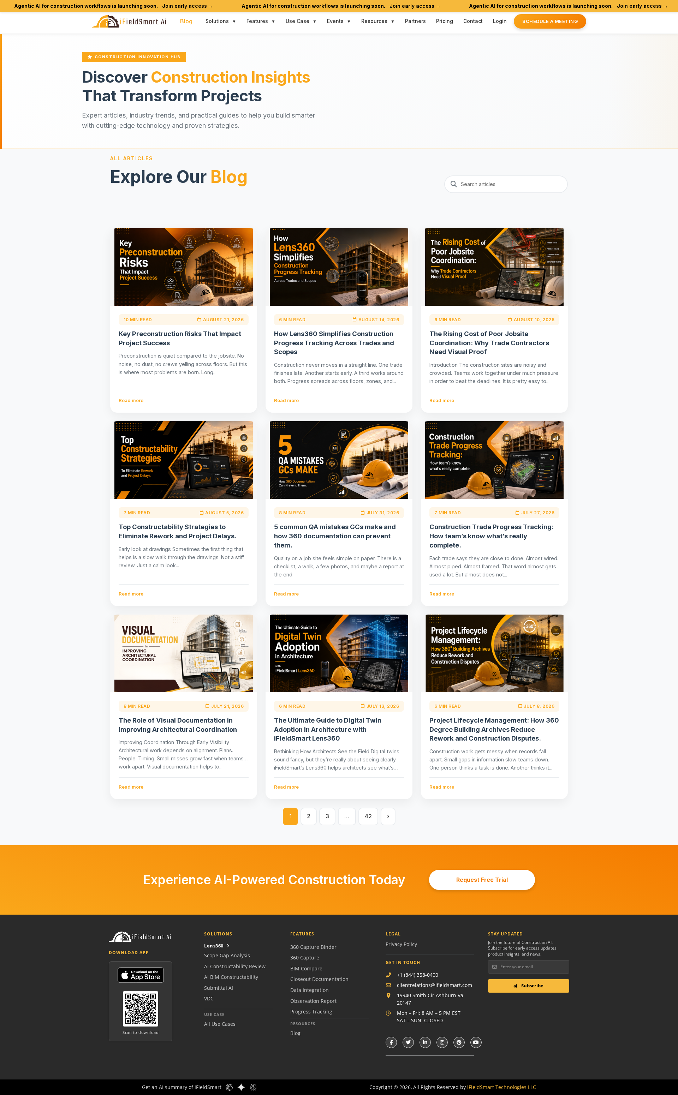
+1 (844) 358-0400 (417, 974)
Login (500, 21)
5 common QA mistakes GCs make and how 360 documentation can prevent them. (335, 536)
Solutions (217, 21)
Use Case (297, 21)
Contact (473, 21)
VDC (209, 998)
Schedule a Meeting (550, 21)
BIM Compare (306, 968)
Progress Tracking (311, 1011)
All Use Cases (220, 1024)
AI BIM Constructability (231, 977)
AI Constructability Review (235, 966)
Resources (374, 21)
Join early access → (187, 6)
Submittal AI (218, 988)
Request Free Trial (482, 879)
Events (335, 21)
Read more (131, 400)
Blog (186, 21)
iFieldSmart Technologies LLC (501, 1087)
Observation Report (313, 1001)
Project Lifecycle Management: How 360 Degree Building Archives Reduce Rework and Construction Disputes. (494, 729)
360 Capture (304, 957)
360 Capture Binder (313, 947)
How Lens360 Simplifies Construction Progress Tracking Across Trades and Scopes (334, 343)
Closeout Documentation (319, 979)
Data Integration (309, 990)
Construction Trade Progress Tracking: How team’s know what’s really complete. (491, 536)
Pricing (444, 21)
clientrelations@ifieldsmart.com (434, 985)
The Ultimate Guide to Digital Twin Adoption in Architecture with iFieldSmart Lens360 (327, 729)
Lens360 (214, 946)
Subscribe (531, 985)
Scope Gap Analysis (227, 955)
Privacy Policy (401, 944)
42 (368, 816)
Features (257, 21)
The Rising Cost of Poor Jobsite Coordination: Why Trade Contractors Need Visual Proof (489, 343)
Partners (415, 21)
